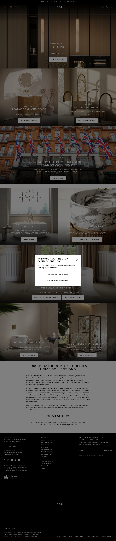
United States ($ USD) (58, 274)
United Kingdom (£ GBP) (57, 280)
